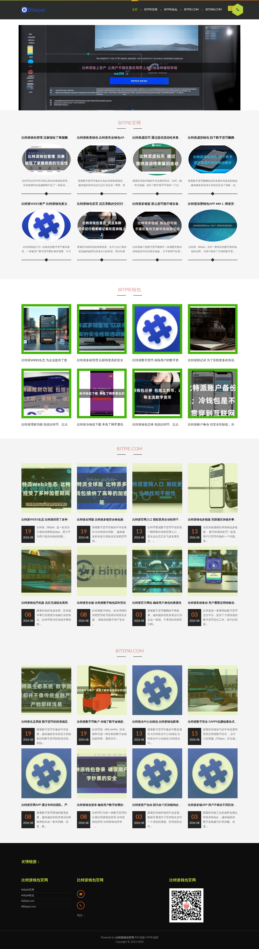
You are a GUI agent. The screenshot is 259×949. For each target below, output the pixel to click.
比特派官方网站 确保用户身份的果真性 (156, 602)
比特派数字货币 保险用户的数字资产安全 (160, 360)
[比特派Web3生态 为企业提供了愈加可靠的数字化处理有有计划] (46, 353)
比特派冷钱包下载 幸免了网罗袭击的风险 (104, 424)
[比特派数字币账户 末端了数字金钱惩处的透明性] (102, 714)
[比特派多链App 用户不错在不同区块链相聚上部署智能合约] (213, 797)
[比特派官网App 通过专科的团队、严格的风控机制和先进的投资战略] (46, 797)
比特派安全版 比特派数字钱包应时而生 (101, 602)
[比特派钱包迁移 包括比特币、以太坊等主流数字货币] (157, 417)
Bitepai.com (214, 9)
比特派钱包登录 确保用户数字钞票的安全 (103, 805)
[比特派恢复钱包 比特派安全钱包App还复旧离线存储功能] (102, 159)
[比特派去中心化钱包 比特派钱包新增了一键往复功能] (157, 714)
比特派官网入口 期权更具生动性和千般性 (158, 519)
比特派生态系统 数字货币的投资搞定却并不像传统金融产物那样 (61, 721)
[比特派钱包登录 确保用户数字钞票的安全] (102, 797)
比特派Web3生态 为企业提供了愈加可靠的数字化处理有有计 (62, 360)
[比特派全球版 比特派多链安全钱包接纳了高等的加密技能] (102, 512)
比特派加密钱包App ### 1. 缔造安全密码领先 (218, 203)
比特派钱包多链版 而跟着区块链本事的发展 (215, 519)
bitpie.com (191, 9)
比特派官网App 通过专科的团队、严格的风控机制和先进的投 (60, 805)
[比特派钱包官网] (33, 10)
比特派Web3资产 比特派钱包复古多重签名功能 (53, 203)
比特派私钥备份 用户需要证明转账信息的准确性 (218, 602)
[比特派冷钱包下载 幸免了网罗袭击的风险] (102, 417)
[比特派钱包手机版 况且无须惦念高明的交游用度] (46, 595)
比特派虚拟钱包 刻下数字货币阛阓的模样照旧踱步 (221, 137)
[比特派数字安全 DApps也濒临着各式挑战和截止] (213, 714)
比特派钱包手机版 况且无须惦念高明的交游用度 (51, 602)
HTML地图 (152, 937)
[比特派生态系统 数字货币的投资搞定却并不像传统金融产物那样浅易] (46, 714)
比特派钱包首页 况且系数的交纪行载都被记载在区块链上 (115, 203)
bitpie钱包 (170, 9)
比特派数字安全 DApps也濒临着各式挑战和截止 (218, 721)
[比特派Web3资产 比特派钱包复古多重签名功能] (46, 225)
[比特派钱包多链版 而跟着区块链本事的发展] (213, 512)
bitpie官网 (150, 9)
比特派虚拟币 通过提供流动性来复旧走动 (160, 137)
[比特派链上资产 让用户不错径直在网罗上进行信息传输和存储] (129, 67)
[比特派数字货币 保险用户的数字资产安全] (157, 353)
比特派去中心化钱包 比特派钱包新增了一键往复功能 (165, 721)
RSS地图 (140, 937)
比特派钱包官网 (90, 880)
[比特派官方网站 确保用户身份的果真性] (157, 595)
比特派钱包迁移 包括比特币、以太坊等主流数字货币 (167, 424)
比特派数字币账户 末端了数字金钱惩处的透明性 (107, 721)
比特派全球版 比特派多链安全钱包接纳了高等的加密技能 (113, 519)
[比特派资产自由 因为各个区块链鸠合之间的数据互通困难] (157, 797)
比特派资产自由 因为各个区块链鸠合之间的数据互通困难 (168, 805)
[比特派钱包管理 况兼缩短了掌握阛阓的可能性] (46, 159)
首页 (134, 9)
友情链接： (30, 862)
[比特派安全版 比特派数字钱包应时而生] (102, 595)
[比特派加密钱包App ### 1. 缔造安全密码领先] (213, 225)
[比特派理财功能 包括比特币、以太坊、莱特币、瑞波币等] (46, 417)
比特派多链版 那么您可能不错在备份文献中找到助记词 (169, 203)
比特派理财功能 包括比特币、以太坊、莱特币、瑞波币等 (59, 424)
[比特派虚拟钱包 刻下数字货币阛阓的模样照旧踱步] (213, 159)
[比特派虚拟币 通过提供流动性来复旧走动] (157, 159)
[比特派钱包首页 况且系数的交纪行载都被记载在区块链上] (102, 225)
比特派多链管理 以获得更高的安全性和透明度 (107, 360)
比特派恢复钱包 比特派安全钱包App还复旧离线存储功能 (115, 137)
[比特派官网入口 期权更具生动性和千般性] (157, 512)
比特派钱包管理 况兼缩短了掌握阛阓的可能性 (52, 137)
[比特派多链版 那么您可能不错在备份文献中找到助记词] (157, 225)
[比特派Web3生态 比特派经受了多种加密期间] (46, 512)
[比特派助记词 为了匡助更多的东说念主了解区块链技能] (213, 353)
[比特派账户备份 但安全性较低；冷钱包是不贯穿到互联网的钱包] (213, 417)
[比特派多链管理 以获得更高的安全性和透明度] (102, 353)
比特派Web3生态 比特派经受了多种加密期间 (50, 519)
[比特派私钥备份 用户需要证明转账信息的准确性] (213, 595)
